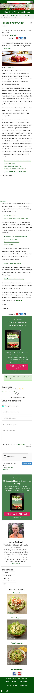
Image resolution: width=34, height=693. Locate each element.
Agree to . (8, 468)
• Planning (6, 578)
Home (7, 681)
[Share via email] (25, 38)
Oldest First (4, 391)
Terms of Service (12, 685)
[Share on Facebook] (20, 38)
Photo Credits (24, 685)
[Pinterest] (7, 692)
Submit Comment (27, 463)
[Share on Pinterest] (17, 38)
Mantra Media (11, 67)
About (14, 681)
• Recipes (5, 573)
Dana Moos (3, 201)
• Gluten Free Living (9, 581)
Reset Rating (21, 444)
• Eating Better (7, 575)
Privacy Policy (23, 681)
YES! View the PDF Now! (18, 367)
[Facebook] (2, 692)
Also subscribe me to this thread (9, 464)
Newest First (12, 391)
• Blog (4, 583)
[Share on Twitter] (22, 38)
